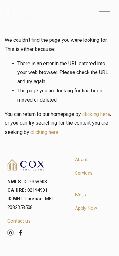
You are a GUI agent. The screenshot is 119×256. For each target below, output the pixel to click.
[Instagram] (10, 232)
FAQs (80, 194)
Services (84, 173)
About (81, 159)
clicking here (96, 114)
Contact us (19, 221)
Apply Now (86, 208)
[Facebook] (20, 232)
